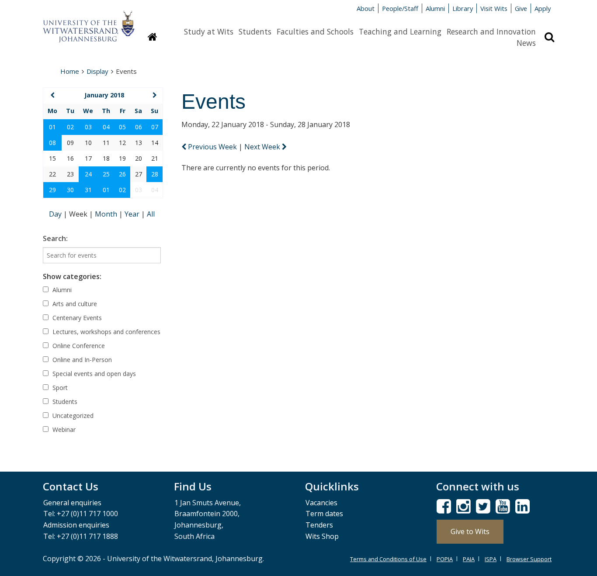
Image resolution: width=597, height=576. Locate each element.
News (526, 43)
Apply (543, 8)
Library (462, 8)
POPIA (445, 559)
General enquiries (72, 502)
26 (122, 174)
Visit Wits (493, 8)
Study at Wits (208, 31)
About (366, 8)
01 (52, 127)
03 (88, 127)
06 (138, 127)
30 (70, 190)
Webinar (63, 429)
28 (154, 174)
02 (70, 127)
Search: (55, 238)
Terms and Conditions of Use (388, 559)
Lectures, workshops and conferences (105, 332)
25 (106, 174)
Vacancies (321, 502)
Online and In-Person (81, 359)
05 (122, 127)
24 (88, 174)
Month (107, 214)
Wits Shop (322, 536)
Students (255, 31)
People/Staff (400, 8)
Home (69, 71)
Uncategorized (72, 415)
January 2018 (104, 95)
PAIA (469, 559)
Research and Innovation (491, 31)
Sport (59, 387)
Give (521, 8)
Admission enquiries (76, 525)
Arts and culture (74, 304)
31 (88, 190)
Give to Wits (470, 531)
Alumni (435, 8)
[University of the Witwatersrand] (89, 22)
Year (133, 214)
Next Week (263, 147)
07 (154, 127)
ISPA (490, 559)
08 (52, 142)
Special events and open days (93, 373)
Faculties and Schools (315, 31)
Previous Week (212, 147)
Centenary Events (76, 318)
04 (106, 127)
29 (52, 190)
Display (97, 71)
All (151, 214)
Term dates (324, 513)
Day (56, 214)
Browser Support (529, 559)
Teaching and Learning (400, 31)
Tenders (319, 525)
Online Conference (78, 345)
